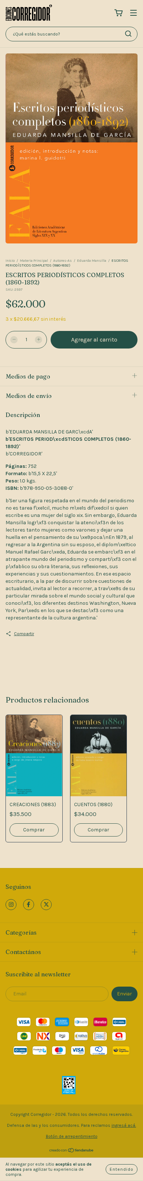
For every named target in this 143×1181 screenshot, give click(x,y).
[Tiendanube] (72, 1151)
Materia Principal (34, 260)
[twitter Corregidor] (46, 904)
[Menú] (133, 13)
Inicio (10, 260)
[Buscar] (128, 34)
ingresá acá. (123, 1125)
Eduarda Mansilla (91, 260)
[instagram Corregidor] (11, 904)
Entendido (121, 1169)
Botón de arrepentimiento (72, 1136)
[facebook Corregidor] (28, 904)
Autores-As (62, 260)
